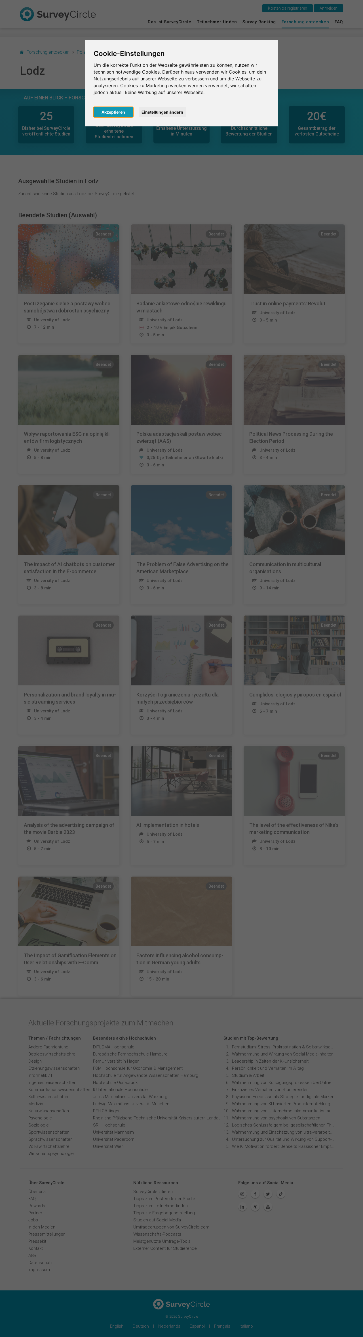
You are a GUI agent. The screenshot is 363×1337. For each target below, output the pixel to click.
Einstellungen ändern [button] (162, 112)
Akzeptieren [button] (113, 112)
